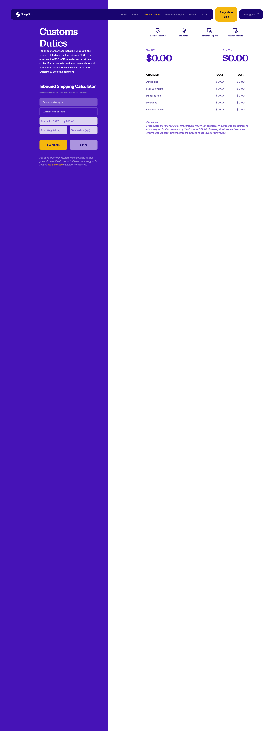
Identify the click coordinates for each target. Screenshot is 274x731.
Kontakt (192, 14)
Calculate (53, 145)
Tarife (135, 14)
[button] (205, 14)
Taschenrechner (151, 14)
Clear (83, 145)
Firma (124, 14)
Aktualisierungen (174, 14)
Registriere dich (226, 14)
